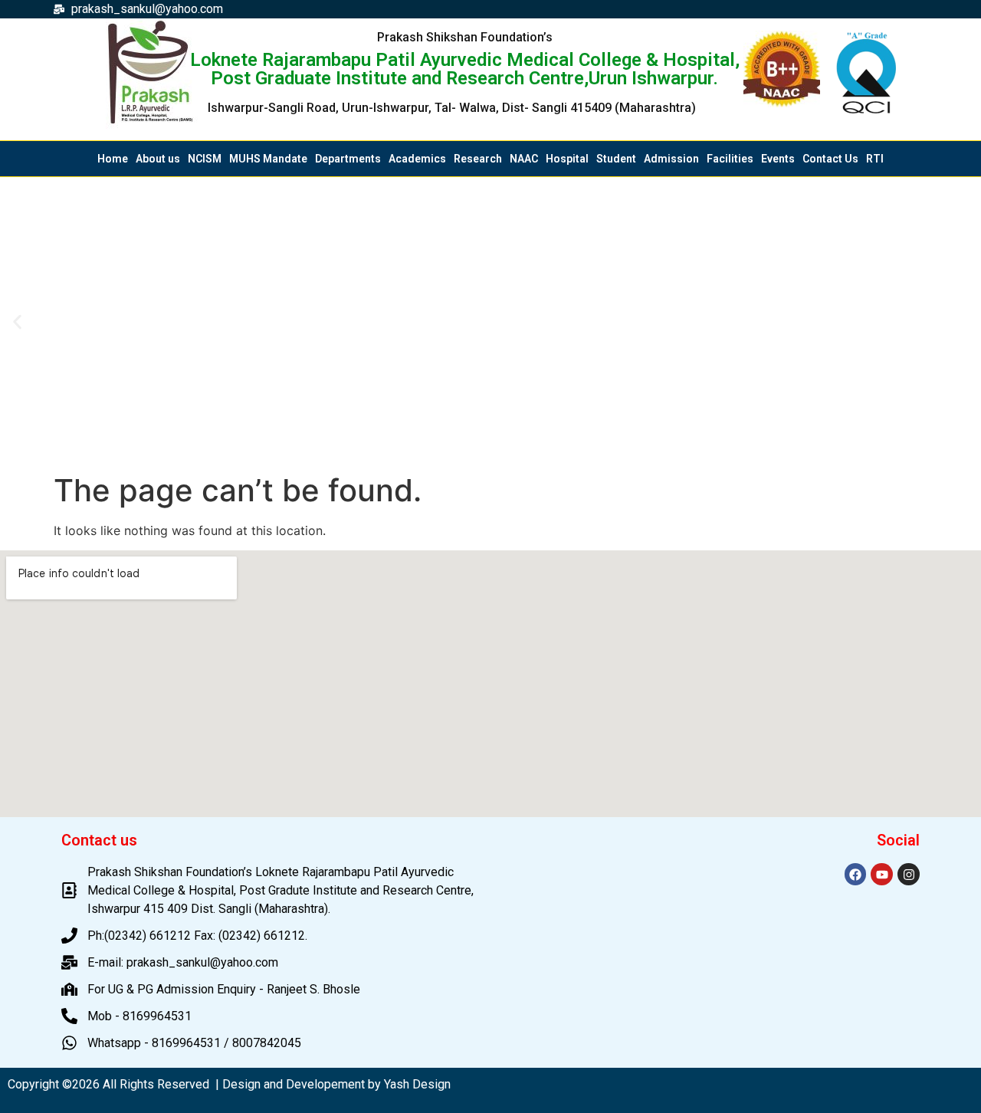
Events (778, 159)
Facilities (730, 159)
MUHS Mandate (268, 159)
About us (158, 159)
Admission (671, 159)
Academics (417, 159)
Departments (348, 159)
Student (616, 159)
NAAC (524, 159)
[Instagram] (908, 874)
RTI (875, 159)
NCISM (204, 159)
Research (478, 159)
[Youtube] (882, 874)
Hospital (567, 159)
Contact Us (830, 159)
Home (112, 159)
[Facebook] (856, 874)
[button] (17, 321)
